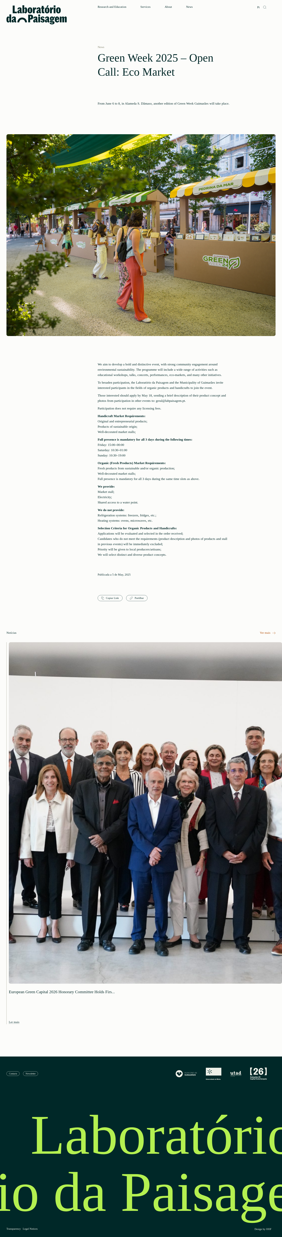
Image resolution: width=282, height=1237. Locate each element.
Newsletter (31, 1073)
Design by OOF (263, 1229)
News (189, 6)
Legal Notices (30, 1228)
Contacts (13, 1073)
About (168, 6)
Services (145, 6)
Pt (258, 7)
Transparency (13, 1228)
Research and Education (112, 6)
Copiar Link (112, 598)
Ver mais (265, 632)
